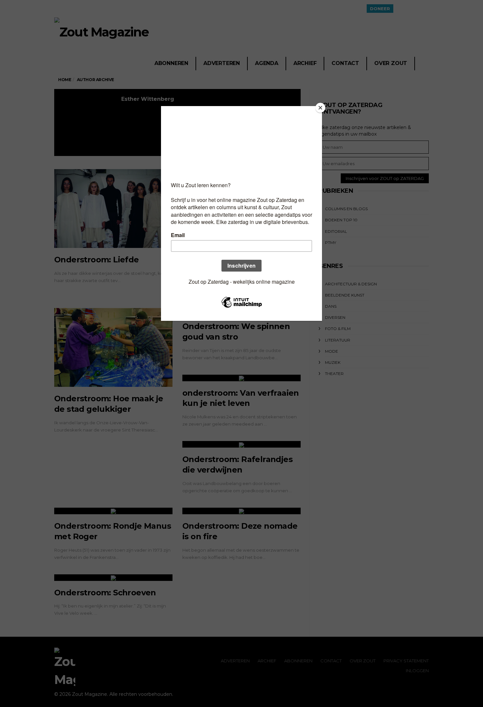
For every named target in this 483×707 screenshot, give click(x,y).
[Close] (320, 108)
